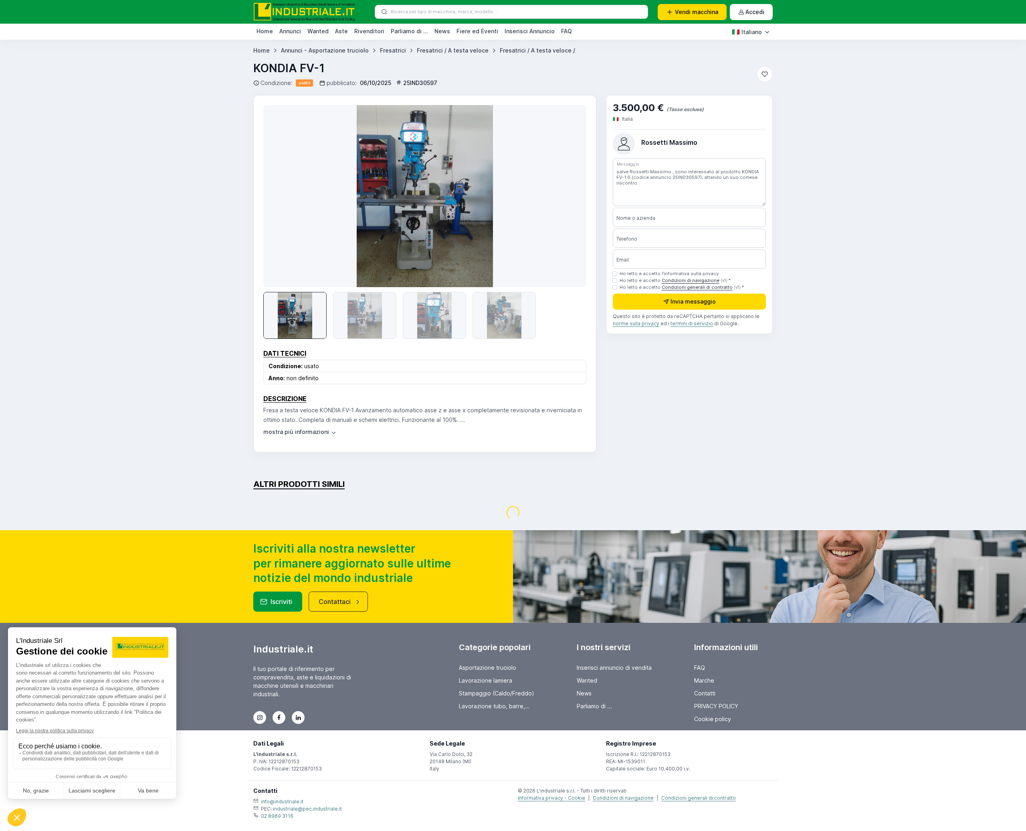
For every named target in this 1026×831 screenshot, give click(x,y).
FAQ (566, 31)
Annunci (290, 31)
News (442, 31)
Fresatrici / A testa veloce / (537, 50)
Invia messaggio (693, 301)
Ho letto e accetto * (675, 280)
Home (264, 31)
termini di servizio (692, 324)
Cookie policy (712, 718)
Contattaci (335, 602)
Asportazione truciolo (487, 667)
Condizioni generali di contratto (697, 287)
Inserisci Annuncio (530, 31)
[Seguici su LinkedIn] (298, 717)
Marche (704, 680)
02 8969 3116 (277, 816)
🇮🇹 (747, 32)
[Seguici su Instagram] (259, 717)
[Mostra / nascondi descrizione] (300, 431)
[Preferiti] (765, 74)
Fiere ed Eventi (477, 31)
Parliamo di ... (409, 31)
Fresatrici (393, 50)
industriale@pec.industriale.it (307, 809)
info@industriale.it (282, 802)
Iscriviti (281, 602)
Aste (341, 31)
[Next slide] (569, 196)
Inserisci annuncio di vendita (614, 667)
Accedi (754, 11)
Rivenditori (369, 31)
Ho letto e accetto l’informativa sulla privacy (669, 273)
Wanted (318, 31)
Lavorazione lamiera (485, 680)
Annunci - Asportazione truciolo (325, 50)
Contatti (704, 693)
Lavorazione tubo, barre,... (494, 706)
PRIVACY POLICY (716, 706)
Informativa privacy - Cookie (551, 798)
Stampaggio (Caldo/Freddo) (496, 693)
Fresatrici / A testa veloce (453, 50)
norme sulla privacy (636, 324)
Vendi (696, 11)
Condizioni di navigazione (690, 280)
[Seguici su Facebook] (279, 717)
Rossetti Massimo (669, 142)
